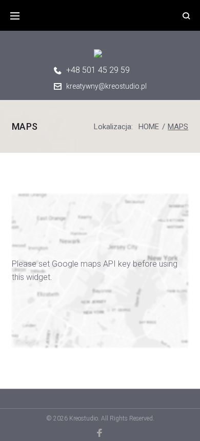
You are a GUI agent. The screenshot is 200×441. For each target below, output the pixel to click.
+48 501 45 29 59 (98, 70)
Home (148, 126)
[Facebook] (100, 433)
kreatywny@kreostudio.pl (106, 86)
